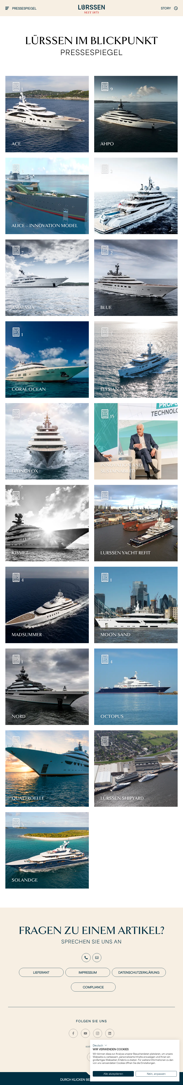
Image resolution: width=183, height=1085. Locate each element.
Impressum (88, 972)
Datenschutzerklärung (138, 972)
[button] (100, 1045)
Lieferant (41, 972)
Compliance (93, 987)
